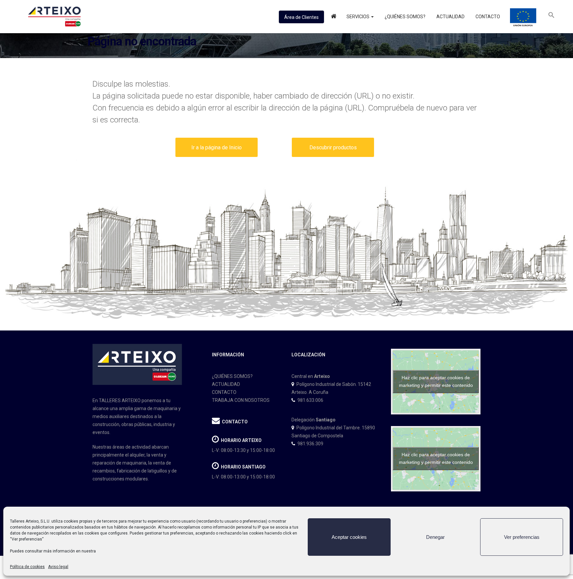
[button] (551, 17)
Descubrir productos (333, 147)
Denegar (435, 537)
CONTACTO (224, 392)
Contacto (487, 16)
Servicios (358, 16)
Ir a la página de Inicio (216, 147)
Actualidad (450, 16)
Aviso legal (58, 566)
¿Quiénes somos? (404, 16)
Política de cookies (27, 566)
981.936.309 (310, 443)
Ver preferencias (522, 537)
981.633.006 (310, 400)
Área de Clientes (301, 17)
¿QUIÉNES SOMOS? (232, 376)
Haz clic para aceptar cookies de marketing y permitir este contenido (436, 381)
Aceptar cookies (349, 537)
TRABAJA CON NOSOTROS (241, 400)
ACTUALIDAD (226, 384)
